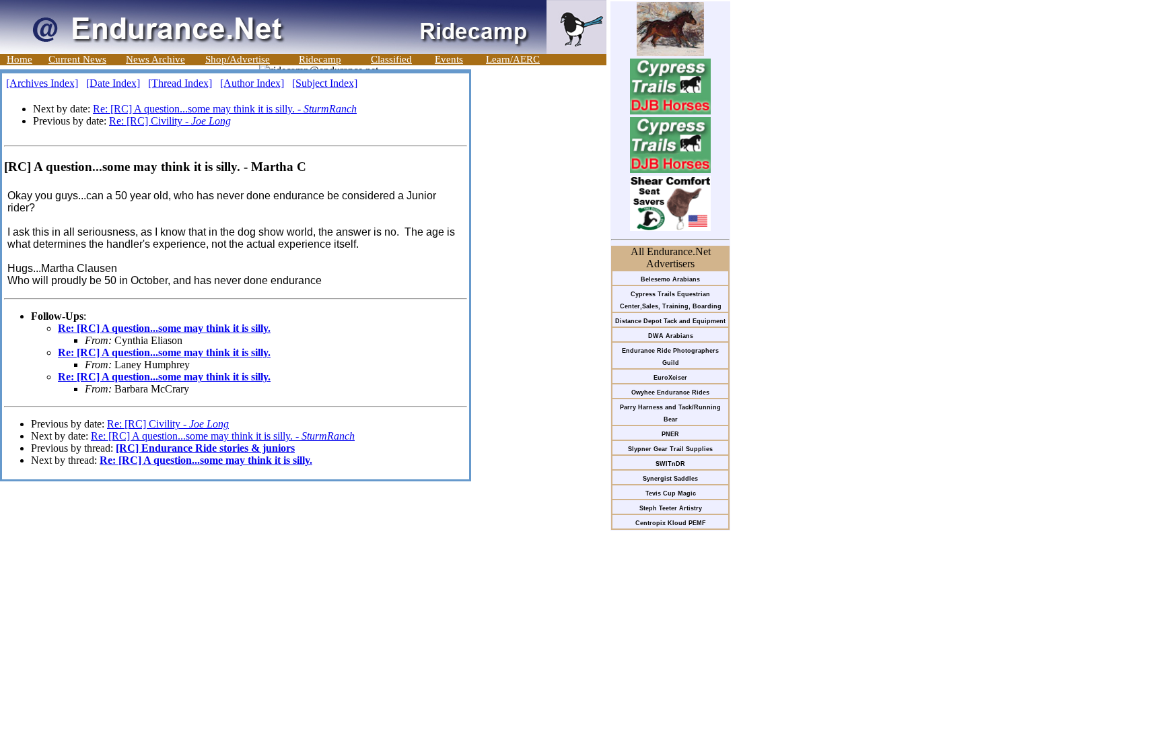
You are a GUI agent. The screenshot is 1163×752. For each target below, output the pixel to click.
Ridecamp (320, 59)
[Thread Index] (180, 83)
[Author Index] (252, 83)
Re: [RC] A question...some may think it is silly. (164, 328)
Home (19, 59)
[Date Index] (113, 83)
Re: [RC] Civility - (170, 121)
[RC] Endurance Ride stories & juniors (205, 448)
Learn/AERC (513, 59)
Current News (77, 59)
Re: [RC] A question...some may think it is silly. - (225, 108)
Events (449, 59)
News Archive (155, 59)
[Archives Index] (42, 83)
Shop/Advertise (237, 59)
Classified (391, 59)
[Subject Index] (324, 83)
